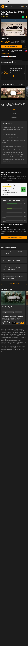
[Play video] (13, 93)
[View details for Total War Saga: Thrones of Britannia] (13, 298)
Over (14, 109)
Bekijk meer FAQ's (14, 283)
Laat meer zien (13, 161)
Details (14, 113)
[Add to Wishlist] (25, 46)
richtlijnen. (9, 180)
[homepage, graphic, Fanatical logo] (7, 6)
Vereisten (14, 117)
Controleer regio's (5, 53)
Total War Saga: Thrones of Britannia (12, 307)
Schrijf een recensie (14, 237)
